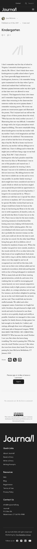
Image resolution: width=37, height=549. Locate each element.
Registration (8, 485)
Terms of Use (8, 488)
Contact (18, 3)
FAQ (4, 477)
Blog (5, 481)
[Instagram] (21, 541)
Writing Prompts (9, 464)
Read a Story (8, 457)
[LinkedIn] (25, 541)
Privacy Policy (8, 492)
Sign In (18, 382)
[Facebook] (17, 541)
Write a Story (8, 461)
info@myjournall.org (11, 505)
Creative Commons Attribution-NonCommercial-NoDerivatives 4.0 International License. (18, 419)
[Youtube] (29, 540)
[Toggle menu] (33, 9)
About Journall (8, 453)
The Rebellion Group (23, 535)
